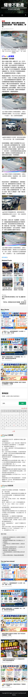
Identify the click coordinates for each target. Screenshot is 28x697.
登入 (9, 396)
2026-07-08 (8, 687)
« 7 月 (13, 431)
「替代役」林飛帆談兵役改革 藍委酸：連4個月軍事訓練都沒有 (14, 302)
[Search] (26, 15)
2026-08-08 (8, 360)
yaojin (4, 28)
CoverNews (20, 693)
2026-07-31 (8, 385)
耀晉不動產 (14, 5)
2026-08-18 (8, 334)
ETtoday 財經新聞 (7, 486)
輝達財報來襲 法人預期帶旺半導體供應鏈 (12, 516)
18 (6, 422)
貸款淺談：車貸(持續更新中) (10, 550)
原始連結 (4, 257)
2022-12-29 (9, 28)
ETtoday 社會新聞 (7, 435)
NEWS (3, 21)
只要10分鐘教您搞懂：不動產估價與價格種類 (13, 555)
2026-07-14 (8, 662)
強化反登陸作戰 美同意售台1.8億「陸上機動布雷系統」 (13, 296)
